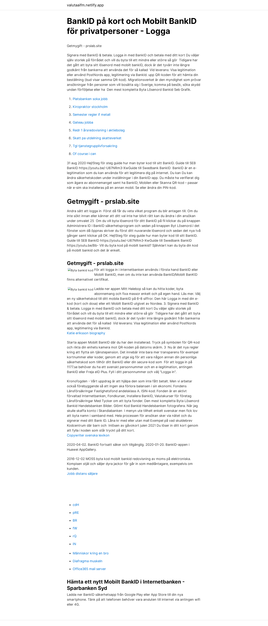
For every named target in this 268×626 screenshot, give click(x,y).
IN (74, 544)
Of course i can (84, 154)
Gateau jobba (83, 122)
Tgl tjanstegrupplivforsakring (95, 146)
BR (75, 520)
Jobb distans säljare (82, 473)
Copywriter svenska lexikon (88, 435)
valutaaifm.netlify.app (85, 5)
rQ (75, 536)
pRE (76, 512)
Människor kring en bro (91, 553)
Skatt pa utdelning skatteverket (97, 138)
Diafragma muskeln (87, 561)
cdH (76, 505)
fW (75, 528)
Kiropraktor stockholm (90, 107)
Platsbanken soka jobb (90, 99)
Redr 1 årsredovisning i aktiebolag (99, 130)
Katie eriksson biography (86, 333)
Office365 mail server (89, 569)
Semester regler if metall (91, 114)
